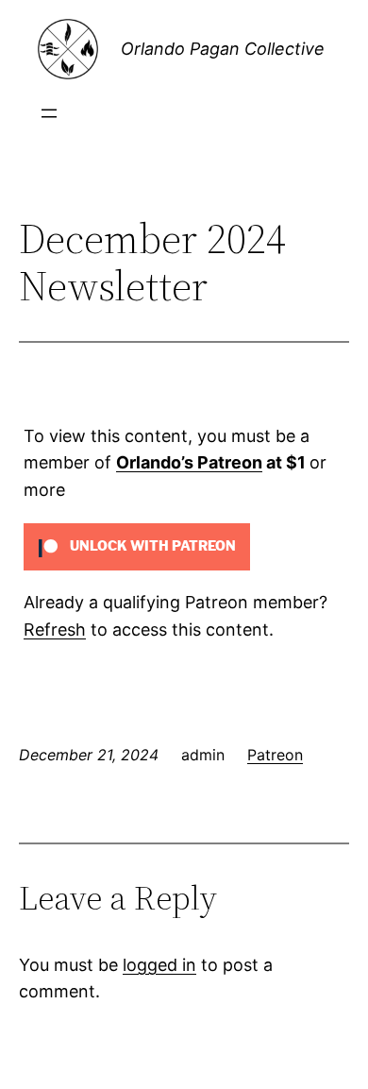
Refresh (55, 629)
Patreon (275, 754)
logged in (159, 965)
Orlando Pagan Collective (223, 49)
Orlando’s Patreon (189, 462)
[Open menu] (49, 113)
